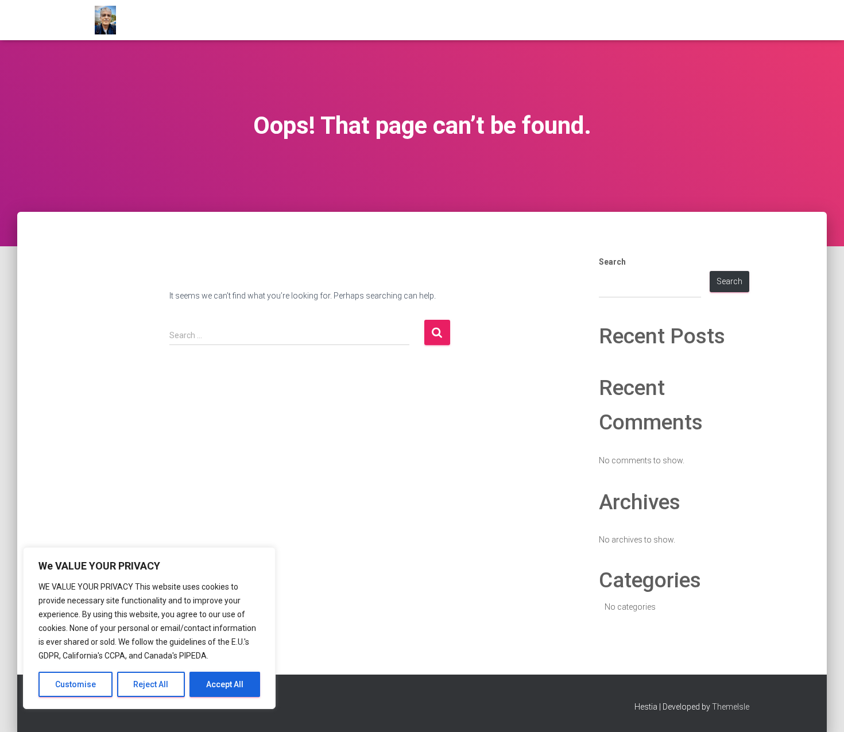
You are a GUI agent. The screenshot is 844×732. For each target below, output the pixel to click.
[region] (149, 628)
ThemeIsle (730, 706)
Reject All (150, 684)
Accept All (224, 684)
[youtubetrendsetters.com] (105, 20)
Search (612, 261)
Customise (75, 684)
